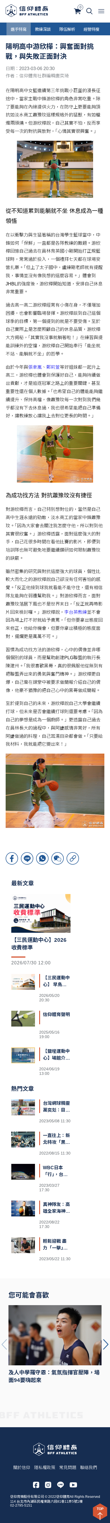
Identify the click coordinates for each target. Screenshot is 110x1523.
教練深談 (43, 29)
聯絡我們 (88, 1467)
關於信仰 (21, 1467)
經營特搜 (91, 29)
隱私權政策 (44, 1467)
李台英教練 (75, 612)
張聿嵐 (35, 367)
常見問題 (67, 1467)
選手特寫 (19, 29)
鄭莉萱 (53, 367)
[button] (106, 1344)
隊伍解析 (67, 29)
